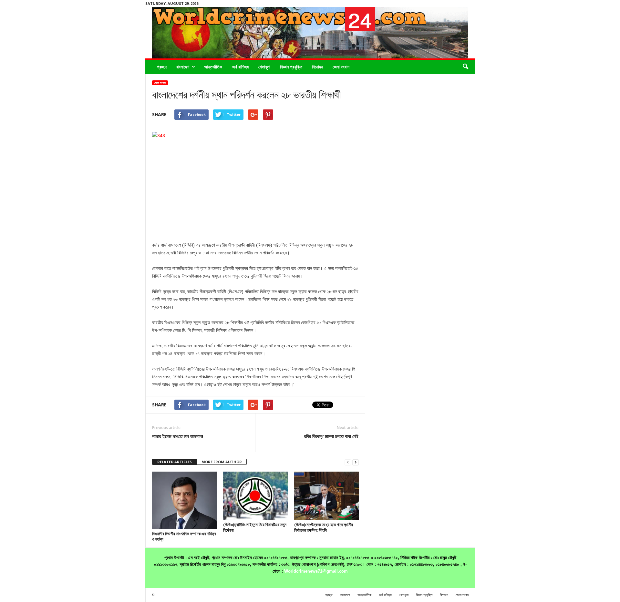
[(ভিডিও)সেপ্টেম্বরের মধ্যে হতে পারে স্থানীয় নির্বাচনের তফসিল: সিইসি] (326, 496)
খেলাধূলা (264, 67)
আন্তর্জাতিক (213, 67)
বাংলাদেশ (182, 67)
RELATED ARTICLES (174, 461)
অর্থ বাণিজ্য (240, 67)
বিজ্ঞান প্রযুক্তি (291, 67)
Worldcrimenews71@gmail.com (316, 571)
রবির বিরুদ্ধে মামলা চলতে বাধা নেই (331, 436)
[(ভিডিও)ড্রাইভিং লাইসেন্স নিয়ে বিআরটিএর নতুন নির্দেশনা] (255, 496)
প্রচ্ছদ (162, 67)
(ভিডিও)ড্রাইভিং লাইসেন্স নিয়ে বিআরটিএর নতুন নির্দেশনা (254, 527)
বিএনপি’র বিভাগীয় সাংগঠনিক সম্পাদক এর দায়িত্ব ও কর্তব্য (184, 536)
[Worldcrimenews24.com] (310, 32)
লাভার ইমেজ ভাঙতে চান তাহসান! (177, 436)
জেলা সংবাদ (341, 67)
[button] (465, 67)
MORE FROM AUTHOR (222, 461)
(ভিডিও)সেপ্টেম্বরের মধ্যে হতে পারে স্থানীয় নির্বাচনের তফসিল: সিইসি (323, 527)
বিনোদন (317, 67)
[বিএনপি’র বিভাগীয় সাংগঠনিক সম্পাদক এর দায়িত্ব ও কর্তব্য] (184, 500)
